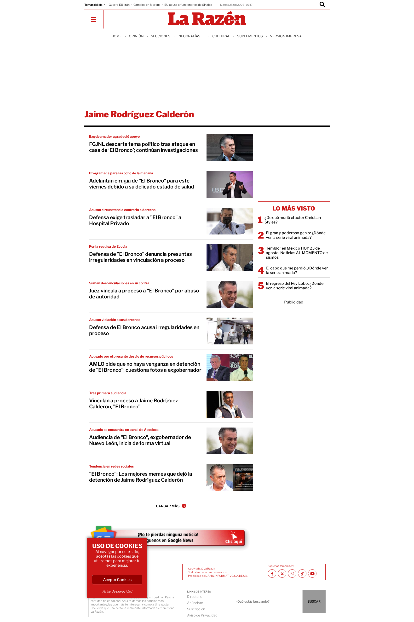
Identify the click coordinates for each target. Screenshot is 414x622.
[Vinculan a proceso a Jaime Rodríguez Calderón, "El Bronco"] (230, 404)
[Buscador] (322, 5)
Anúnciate (195, 603)
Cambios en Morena (147, 4)
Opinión (136, 36)
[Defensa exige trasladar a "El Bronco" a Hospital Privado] (230, 221)
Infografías (189, 36)
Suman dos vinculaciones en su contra (119, 283)
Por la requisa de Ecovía (108, 246)
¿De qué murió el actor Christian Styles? (292, 219)
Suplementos (250, 36)
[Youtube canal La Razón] (312, 573)
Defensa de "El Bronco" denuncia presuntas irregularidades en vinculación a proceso (140, 257)
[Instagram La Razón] (292, 573)
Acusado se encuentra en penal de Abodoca (124, 430)
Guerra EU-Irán (119, 4)
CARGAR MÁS (167, 506)
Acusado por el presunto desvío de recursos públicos (131, 356)
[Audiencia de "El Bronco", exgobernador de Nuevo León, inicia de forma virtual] (230, 441)
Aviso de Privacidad (202, 615)
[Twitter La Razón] (282, 573)
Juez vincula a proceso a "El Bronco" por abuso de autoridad (144, 294)
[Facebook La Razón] (272, 573)
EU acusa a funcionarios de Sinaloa (188, 4)
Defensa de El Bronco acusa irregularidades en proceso (144, 330)
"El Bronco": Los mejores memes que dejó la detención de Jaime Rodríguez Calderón (140, 477)
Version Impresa (286, 36)
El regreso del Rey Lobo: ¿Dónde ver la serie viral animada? (294, 285)
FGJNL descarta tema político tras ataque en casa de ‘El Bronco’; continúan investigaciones (143, 147)
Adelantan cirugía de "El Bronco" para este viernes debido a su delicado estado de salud (141, 184)
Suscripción (196, 609)
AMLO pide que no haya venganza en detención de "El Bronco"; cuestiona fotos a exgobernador (145, 367)
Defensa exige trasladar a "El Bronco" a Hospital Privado (135, 220)
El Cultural (218, 36)
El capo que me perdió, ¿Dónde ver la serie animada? (297, 270)
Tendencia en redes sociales (111, 466)
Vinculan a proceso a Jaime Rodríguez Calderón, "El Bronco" (133, 404)
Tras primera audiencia (107, 393)
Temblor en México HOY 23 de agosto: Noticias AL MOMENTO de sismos (297, 253)
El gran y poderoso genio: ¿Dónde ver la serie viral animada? (296, 235)
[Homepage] (207, 18)
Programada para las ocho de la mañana (121, 173)
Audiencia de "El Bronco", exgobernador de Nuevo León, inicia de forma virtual (140, 440)
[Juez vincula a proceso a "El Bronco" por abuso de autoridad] (230, 294)
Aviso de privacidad (117, 591)
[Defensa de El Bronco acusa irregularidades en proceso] (230, 331)
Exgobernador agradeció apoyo (114, 136)
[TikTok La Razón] (302, 573)
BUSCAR (314, 601)
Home (116, 36)
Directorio (194, 596)
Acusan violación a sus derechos (114, 320)
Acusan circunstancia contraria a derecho (122, 210)
